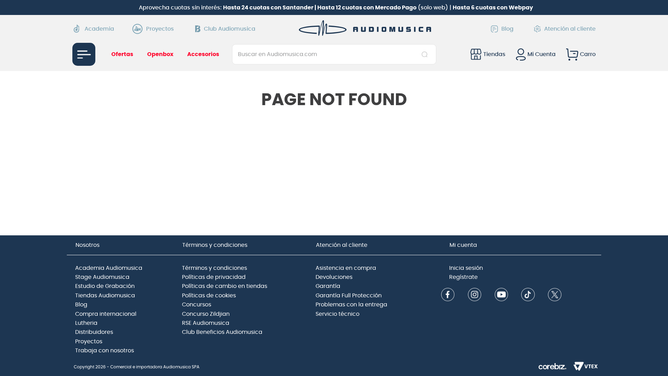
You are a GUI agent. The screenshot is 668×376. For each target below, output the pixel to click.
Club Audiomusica (229, 29)
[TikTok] (527, 295)
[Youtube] (501, 295)
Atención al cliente (570, 29)
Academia (99, 29)
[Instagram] (474, 295)
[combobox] (334, 54)
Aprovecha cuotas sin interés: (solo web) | (336, 7)
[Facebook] (447, 295)
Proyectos (160, 29)
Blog (507, 29)
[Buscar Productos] (426, 54)
